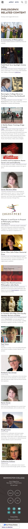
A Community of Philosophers (12, 40)
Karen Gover (6, 403)
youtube (19, 508)
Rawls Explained (15, 290)
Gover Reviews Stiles (9, 189)
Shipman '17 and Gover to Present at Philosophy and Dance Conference (13, 222)
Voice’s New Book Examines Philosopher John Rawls (11, 284)
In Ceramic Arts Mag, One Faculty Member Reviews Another (13, 314)
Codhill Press (18, 72)
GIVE (17, 2)
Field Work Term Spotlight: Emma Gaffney (13, 66)
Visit (10, 500)
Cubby (2, 129)
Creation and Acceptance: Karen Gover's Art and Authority (13, 161)
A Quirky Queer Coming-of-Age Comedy (12, 126)
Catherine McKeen (8, 461)
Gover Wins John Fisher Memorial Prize (13, 253)
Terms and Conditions (14, 519)
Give (18, 500)
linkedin (14, 512)
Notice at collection (7, 527)
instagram (14, 508)
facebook (8, 508)
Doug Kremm (6, 430)
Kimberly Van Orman (9, 372)
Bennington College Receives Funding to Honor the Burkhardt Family (13, 96)
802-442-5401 (14, 485)
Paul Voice (5, 344)
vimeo (19, 512)
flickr (9, 512)
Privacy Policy (14, 516)
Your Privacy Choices (12, 524)
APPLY (11, 2)
